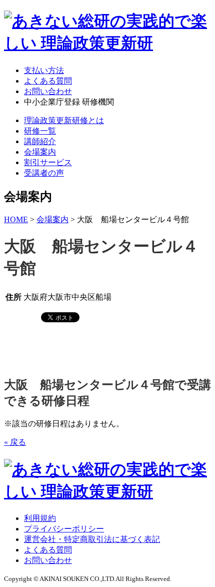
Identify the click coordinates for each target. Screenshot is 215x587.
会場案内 (40, 152)
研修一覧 (40, 131)
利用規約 (40, 518)
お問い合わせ (48, 91)
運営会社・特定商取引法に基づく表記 (92, 539)
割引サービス (48, 162)
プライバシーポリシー (64, 528)
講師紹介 (40, 141)
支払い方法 (44, 70)
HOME (16, 219)
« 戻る (15, 442)
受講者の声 (44, 173)
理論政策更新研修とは (64, 120)
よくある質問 (48, 81)
